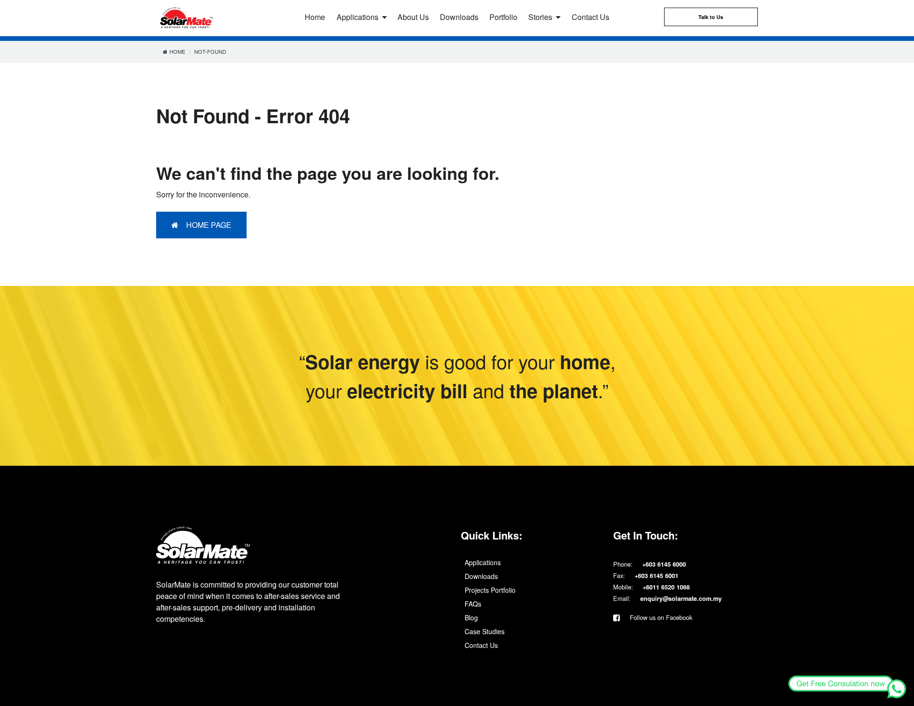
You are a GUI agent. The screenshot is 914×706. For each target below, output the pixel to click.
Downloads (459, 16)
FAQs (473, 603)
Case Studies (485, 631)
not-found (210, 51)
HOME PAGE (208, 224)
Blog (471, 617)
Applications (357, 16)
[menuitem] (533, 562)
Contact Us (590, 16)
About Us (413, 16)
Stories (540, 16)
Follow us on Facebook (660, 617)
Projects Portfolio (490, 590)
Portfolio (503, 16)
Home (315, 16)
